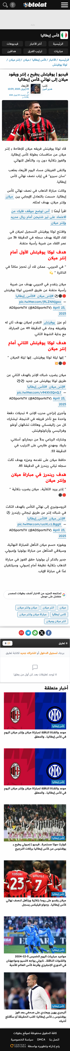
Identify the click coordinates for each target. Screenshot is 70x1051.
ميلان (9, 196)
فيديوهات (12, 43)
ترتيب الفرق (35, 51)
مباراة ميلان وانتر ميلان (32, 614)
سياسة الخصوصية (22, 1039)
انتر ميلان (48, 607)
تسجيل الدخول (49, 652)
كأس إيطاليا (58, 726)
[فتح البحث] (5, 5)
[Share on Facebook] (49, 633)
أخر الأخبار (36, 43)
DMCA (41, 1039)
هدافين (11, 51)
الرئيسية (58, 43)
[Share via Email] (21, 633)
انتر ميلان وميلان (56, 621)
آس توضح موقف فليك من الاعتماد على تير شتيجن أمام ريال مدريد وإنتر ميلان (38, 217)
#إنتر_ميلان (45, 296)
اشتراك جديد (28, 652)
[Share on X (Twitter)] (42, 633)
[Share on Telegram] (28, 633)
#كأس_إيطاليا (25, 296)
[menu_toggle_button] (64, 5)
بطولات (17, 1033)
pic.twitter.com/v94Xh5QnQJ (39, 392)
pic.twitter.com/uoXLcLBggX (39, 524)
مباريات (58, 51)
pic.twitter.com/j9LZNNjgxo (40, 302)
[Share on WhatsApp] (35, 633)
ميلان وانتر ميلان (27, 607)
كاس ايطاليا (59, 614)
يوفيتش (49, 322)
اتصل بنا (54, 1039)
